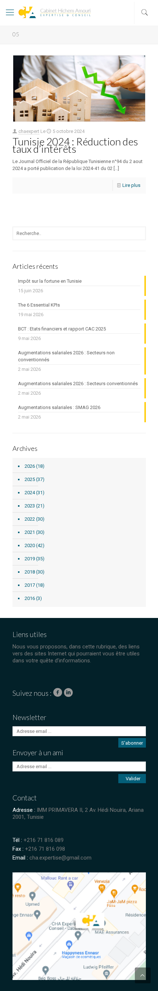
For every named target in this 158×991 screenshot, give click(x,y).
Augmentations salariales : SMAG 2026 (59, 407)
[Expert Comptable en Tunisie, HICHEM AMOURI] (39, 15)
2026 (30, 466)
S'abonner (132, 743)
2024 (30, 492)
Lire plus (131, 185)
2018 (30, 572)
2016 (30, 598)
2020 (30, 545)
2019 (30, 558)
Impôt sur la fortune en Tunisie (50, 281)
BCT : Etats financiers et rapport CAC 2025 (62, 329)
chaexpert (28, 131)
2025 (30, 479)
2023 (30, 506)
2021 (30, 532)
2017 (30, 585)
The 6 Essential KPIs (39, 305)
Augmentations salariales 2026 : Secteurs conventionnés (78, 383)
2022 (30, 519)
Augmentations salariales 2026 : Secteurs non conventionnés (66, 356)
